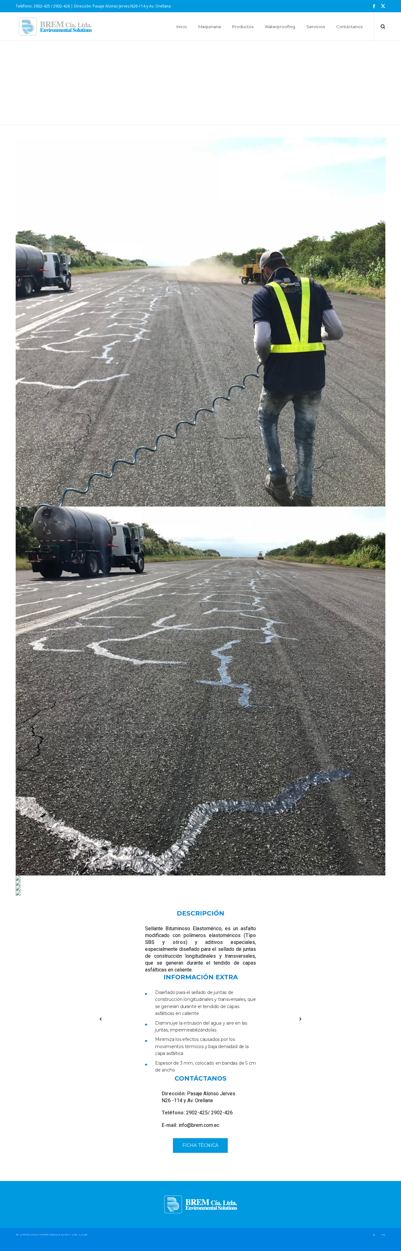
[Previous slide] (101, 1019)
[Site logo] (55, 27)
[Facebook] (373, 6)
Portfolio (196, 52)
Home (177, 52)
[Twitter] (383, 6)
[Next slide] (300, 1019)
